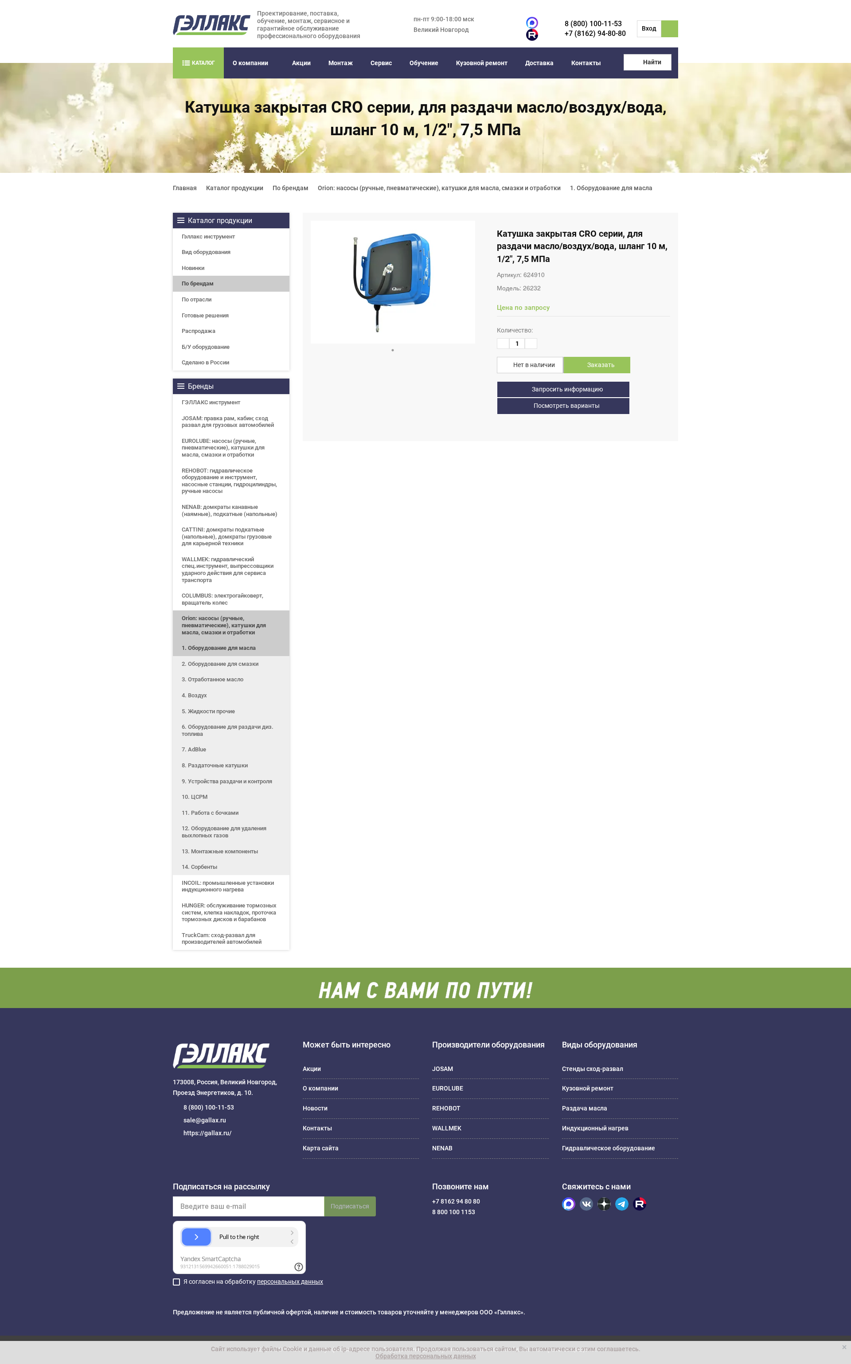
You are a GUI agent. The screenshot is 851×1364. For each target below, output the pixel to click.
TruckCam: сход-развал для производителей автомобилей (222, 939)
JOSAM (442, 1068)
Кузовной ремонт (481, 62)
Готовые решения (205, 315)
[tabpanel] (393, 282)
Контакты (586, 62)
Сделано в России (205, 362)
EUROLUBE (447, 1088)
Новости (315, 1108)
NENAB (442, 1148)
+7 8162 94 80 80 (456, 1201)
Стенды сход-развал (592, 1068)
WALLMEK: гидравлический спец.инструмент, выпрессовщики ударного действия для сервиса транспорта (227, 569)
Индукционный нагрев (595, 1128)
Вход (649, 28)
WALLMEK (446, 1128)
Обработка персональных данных (425, 1356)
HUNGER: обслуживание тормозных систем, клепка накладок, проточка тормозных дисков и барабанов (229, 912)
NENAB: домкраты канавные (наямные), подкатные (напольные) (229, 510)
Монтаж (340, 62)
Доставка (539, 62)
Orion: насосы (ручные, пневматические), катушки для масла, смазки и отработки (224, 625)
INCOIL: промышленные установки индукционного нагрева (228, 886)
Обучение (424, 62)
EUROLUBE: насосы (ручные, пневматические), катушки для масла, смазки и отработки (223, 448)
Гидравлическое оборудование (608, 1148)
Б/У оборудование (206, 347)
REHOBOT (446, 1108)
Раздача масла (584, 1108)
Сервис (381, 62)
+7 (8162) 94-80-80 (595, 33)
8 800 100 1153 (453, 1211)
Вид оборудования (206, 252)
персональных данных (290, 1281)
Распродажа (198, 331)
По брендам (198, 283)
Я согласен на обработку (253, 1281)
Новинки (193, 268)
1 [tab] (392, 350)
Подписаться (350, 1206)
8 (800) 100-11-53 (593, 24)
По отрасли (196, 299)
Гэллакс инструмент (208, 236)
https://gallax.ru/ (207, 1133)
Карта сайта (321, 1148)
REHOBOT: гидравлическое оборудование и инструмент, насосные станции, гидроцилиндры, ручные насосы (229, 481)
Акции (301, 62)
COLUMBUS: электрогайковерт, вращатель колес (222, 599)
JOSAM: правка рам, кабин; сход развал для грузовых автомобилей (228, 422)
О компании (250, 62)
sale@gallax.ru (204, 1120)
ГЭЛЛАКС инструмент (211, 402)
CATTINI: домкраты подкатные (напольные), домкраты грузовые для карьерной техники (227, 536)
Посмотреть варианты (566, 405)
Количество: (515, 330)
